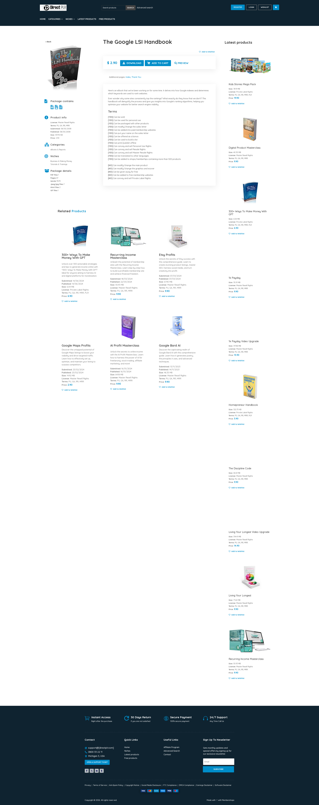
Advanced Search (172, 751)
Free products (107, 19)
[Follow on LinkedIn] (97, 771)
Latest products (87, 19)
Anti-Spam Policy (116, 785)
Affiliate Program (171, 747)
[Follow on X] (92, 771)
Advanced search (145, 7)
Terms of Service (100, 785)
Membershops (228, 800)
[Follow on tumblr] (102, 771)
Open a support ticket (97, 762)
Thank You (136, 77)
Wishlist (265, 7)
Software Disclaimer (223, 785)
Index (128, 77)
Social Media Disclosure (151, 785)
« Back (48, 42)
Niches (127, 751)
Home (43, 19)
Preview (183, 63)
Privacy (88, 785)
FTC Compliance (170, 785)
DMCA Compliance (186, 785)
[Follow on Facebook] (87, 771)
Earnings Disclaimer (204, 785)
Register (238, 7)
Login (251, 7)
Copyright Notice (132, 785)
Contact (167, 755)
